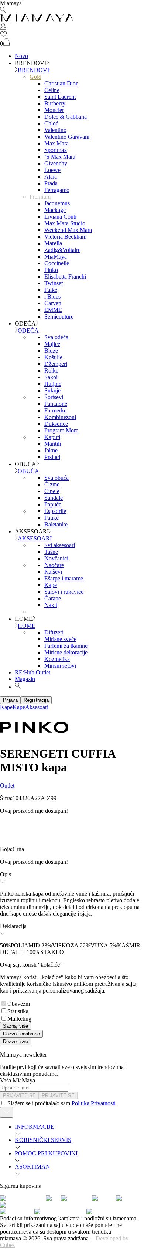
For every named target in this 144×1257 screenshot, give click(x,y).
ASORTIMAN (32, 1166)
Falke (50, 290)
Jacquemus (57, 203)
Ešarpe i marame (63, 578)
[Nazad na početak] (6, 1112)
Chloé (51, 123)
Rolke (51, 370)
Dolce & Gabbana (65, 117)
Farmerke (55, 410)
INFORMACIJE (34, 1126)
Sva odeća (56, 337)
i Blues (52, 296)
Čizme (51, 484)
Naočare (54, 565)
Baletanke (56, 524)
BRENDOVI (33, 70)
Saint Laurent (60, 97)
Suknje (52, 390)
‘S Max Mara (59, 157)
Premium (40, 196)
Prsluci (52, 457)
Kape (50, 585)
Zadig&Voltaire (62, 250)
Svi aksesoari (59, 545)
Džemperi (55, 364)
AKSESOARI (35, 538)
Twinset (53, 283)
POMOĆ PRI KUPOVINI (46, 1153)
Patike (51, 518)
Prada (51, 183)
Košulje (53, 357)
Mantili (52, 444)
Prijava (10, 700)
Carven (52, 303)
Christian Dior (61, 83)
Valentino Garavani (66, 137)
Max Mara (56, 143)
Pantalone (55, 404)
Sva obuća (56, 478)
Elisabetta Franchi (65, 276)
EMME (53, 310)
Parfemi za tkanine (66, 646)
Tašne (51, 552)
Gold (35, 77)
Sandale (53, 498)
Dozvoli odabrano (21, 1034)
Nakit (50, 605)
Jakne (51, 450)
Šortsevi (53, 397)
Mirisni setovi (60, 666)
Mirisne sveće (60, 639)
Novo (21, 56)
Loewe (52, 170)
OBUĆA (28, 471)
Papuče (52, 504)
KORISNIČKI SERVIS (43, 1140)
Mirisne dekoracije (66, 652)
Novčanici (56, 558)
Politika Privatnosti (94, 1103)
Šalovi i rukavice (63, 592)
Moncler (54, 110)
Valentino (55, 130)
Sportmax (55, 150)
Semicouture (58, 316)
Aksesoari (36, 707)
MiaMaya (55, 256)
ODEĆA (28, 330)
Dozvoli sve (15, 1041)
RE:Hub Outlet (32, 672)
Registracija (36, 700)
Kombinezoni (60, 417)
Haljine (52, 384)
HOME (26, 626)
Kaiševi (53, 572)
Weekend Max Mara (68, 230)
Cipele (51, 491)
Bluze (51, 350)
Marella (53, 243)
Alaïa (50, 176)
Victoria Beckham (65, 236)
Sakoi (51, 377)
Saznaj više (15, 1026)
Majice (52, 344)
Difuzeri (54, 632)
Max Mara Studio (64, 223)
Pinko (51, 270)
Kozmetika (57, 659)
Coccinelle (56, 263)
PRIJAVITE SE (19, 1095)
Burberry (54, 103)
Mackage (55, 210)
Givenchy (55, 163)
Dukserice (56, 424)
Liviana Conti (60, 216)
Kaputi (52, 437)
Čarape (52, 598)
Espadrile (55, 511)
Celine (51, 90)
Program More (61, 430)
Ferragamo (56, 190)
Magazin (25, 679)
